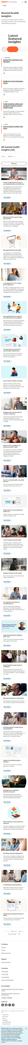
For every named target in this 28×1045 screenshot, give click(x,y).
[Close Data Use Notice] (26, 1029)
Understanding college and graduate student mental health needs (13, 106)
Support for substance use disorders (13, 61)
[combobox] (11, 156)
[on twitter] (9, 1005)
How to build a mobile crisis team (13, 127)
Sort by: (3, 156)
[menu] (25, 2)
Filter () (14, 163)
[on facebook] (6, 1005)
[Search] (22, 2)
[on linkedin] (2, 1005)
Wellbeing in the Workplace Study (13, 82)
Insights (4, 5)
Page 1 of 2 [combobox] (14, 931)
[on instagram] (13, 1005)
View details (7, 197)
